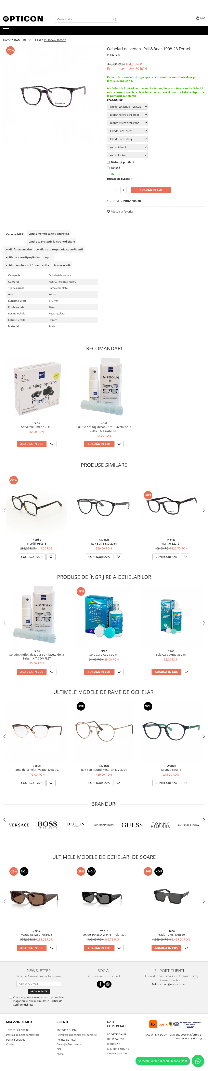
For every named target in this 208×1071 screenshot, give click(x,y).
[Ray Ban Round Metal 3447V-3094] (104, 731)
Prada (171, 931)
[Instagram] (108, 984)
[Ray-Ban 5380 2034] (104, 505)
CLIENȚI (62, 1022)
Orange (171, 765)
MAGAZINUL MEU (19, 1022)
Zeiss (37, 423)
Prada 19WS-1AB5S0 (171, 934)
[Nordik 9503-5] (36, 505)
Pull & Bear (113, 55)
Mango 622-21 (171, 543)
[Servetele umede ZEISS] (36, 388)
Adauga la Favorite (121, 211)
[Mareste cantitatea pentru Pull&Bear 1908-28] (123, 190)
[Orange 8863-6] (171, 731)
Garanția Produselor (69, 1044)
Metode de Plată (67, 1030)
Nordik (36, 539)
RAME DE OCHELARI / (29, 40)
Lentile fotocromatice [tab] (18, 249)
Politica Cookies (15, 1039)
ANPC (60, 1054)
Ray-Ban (104, 539)
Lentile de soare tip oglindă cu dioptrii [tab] (28, 257)
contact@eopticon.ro (171, 984)
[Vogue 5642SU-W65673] (36, 896)
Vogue (37, 765)
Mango (171, 539)
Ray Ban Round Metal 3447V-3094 (104, 770)
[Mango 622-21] (171, 505)
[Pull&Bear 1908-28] (52, 94)
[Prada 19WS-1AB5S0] (171, 896)
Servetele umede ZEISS (36, 427)
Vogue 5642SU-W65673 (36, 934)
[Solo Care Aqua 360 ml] (171, 616)
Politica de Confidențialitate (22, 1035)
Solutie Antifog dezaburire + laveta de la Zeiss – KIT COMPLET (104, 429)
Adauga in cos (151, 190)
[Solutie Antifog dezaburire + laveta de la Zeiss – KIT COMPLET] (104, 388)
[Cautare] (114, 19)
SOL (59, 1049)
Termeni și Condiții (17, 1030)
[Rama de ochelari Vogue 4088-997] (36, 731)
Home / (8, 40)
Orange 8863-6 (171, 770)
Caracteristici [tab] (14, 234)
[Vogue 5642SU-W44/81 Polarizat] (104, 896)
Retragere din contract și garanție (77, 1035)
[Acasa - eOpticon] (23, 19)
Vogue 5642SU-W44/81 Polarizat (104, 934)
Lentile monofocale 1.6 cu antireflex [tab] (27, 265)
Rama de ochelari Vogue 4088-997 (37, 770)
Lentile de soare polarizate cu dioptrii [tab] (59, 249)
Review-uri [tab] (61, 265)
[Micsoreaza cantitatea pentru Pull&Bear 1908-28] (110, 190)
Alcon (104, 651)
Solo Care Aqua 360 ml (171, 654)
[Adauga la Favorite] (51, 444)
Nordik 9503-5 (36, 543)
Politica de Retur (66, 1039)
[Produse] (6, 31)
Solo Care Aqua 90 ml (103, 654)
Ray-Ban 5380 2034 (104, 543)
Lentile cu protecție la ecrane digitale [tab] (51, 241)
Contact (11, 1044)
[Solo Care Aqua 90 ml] (104, 616)
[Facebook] (100, 984)
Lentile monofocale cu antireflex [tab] (48, 233)
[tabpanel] (52, 94)
